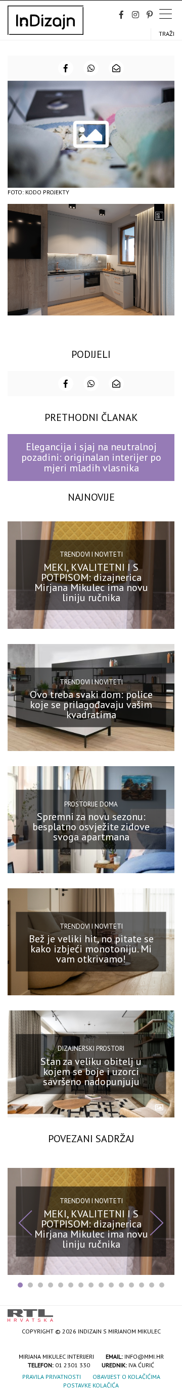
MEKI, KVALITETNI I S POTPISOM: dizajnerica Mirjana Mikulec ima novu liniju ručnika (91, 582)
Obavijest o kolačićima (126, 1376)
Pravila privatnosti (51, 1376)
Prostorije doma (91, 803)
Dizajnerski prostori (91, 1048)
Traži (166, 33)
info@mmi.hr (144, 1356)
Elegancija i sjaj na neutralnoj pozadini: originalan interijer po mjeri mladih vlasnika (91, 457)
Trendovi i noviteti (91, 554)
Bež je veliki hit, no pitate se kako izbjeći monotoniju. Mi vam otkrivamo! (91, 949)
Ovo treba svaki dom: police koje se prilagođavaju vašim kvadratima (91, 704)
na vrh (164, 1312)
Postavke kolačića (91, 1385)
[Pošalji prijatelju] (116, 68)
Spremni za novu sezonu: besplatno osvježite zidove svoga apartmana (91, 826)
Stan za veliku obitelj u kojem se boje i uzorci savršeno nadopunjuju (91, 1071)
